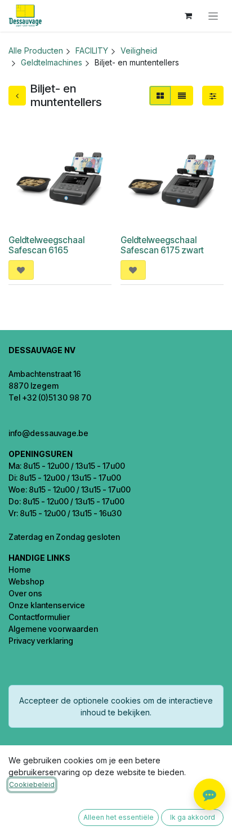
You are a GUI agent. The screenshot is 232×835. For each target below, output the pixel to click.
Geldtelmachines (51, 62)
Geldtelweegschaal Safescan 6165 (46, 245)
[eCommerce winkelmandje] (188, 16)
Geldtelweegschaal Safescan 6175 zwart (162, 245)
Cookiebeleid (32, 784)
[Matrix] (160, 96)
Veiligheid (139, 50)
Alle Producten (35, 50)
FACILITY (91, 50)
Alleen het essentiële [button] (118, 817)
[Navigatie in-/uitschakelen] (213, 16)
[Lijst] (182, 96)
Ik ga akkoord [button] (192, 817)
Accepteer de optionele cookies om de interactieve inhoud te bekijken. (116, 706)
